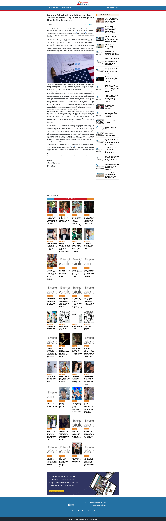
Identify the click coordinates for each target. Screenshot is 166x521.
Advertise (89, 511)
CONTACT (68, 8)
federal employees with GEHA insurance (75, 92)
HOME (48, 8)
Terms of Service (72, 511)
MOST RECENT (54, 8)
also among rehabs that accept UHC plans (66, 146)
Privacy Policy (81, 511)
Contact (96, 511)
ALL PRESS (62, 8)
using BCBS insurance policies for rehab (84, 32)
